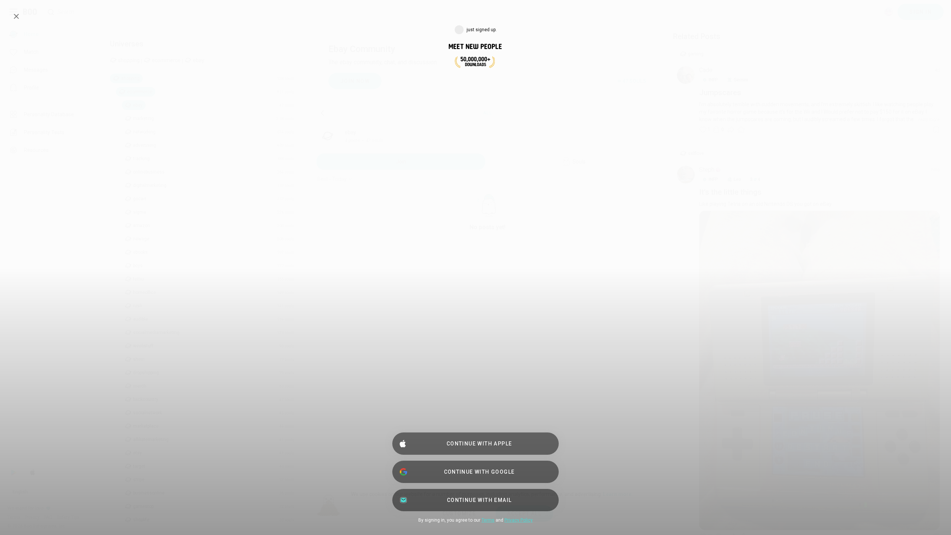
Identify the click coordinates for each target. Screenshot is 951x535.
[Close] (16, 16)
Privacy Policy (518, 520)
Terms (487, 520)
